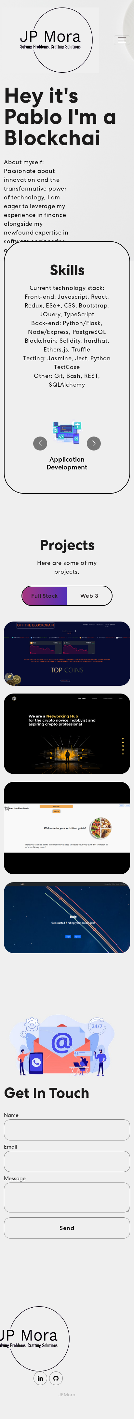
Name (11, 1115)
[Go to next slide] (94, 444)
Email (10, 1146)
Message (15, 1178)
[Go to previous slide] (40, 444)
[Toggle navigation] (122, 40)
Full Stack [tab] (44, 595)
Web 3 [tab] (89, 595)
